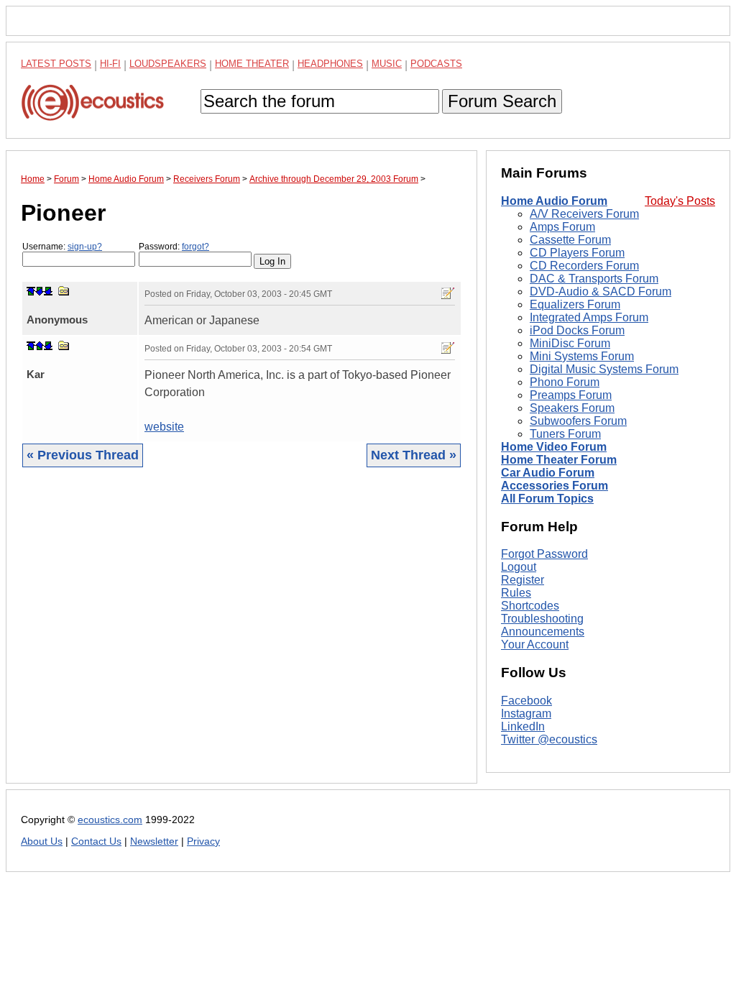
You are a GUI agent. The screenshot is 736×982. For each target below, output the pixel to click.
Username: (62, 247)
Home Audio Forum (554, 201)
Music (387, 63)
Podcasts (436, 63)
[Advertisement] (241, 636)
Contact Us (96, 841)
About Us (42, 841)
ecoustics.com (110, 819)
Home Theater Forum (559, 460)
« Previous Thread (83, 455)
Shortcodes (530, 606)
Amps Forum (562, 227)
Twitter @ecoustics (549, 739)
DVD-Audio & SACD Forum (600, 291)
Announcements (542, 631)
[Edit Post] (448, 293)
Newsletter (154, 841)
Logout (518, 567)
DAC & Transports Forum (594, 278)
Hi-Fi (110, 63)
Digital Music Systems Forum (604, 369)
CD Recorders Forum (584, 266)
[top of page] (31, 291)
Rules (516, 593)
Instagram (526, 713)
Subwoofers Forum (578, 421)
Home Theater (252, 63)
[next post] (39, 291)
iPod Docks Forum (577, 330)
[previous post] (39, 345)
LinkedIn (523, 726)
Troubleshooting (542, 618)
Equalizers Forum (575, 304)
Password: (174, 247)
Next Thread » (413, 455)
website (164, 427)
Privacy (203, 841)
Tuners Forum (565, 434)
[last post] (48, 291)
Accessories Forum (554, 485)
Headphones (330, 63)
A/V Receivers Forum (584, 214)
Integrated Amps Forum (589, 317)
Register (522, 580)
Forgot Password (544, 554)
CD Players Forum (577, 253)
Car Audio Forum (547, 473)
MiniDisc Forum (570, 343)
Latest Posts (56, 63)
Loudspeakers (167, 63)
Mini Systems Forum (582, 356)
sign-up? (85, 247)
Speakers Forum (572, 408)
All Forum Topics (547, 498)
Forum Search (502, 101)
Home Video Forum (554, 447)
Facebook (526, 700)
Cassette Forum (570, 240)
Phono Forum (564, 382)
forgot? (195, 247)
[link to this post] (64, 290)
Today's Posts (680, 201)
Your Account (535, 644)
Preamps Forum (571, 395)
